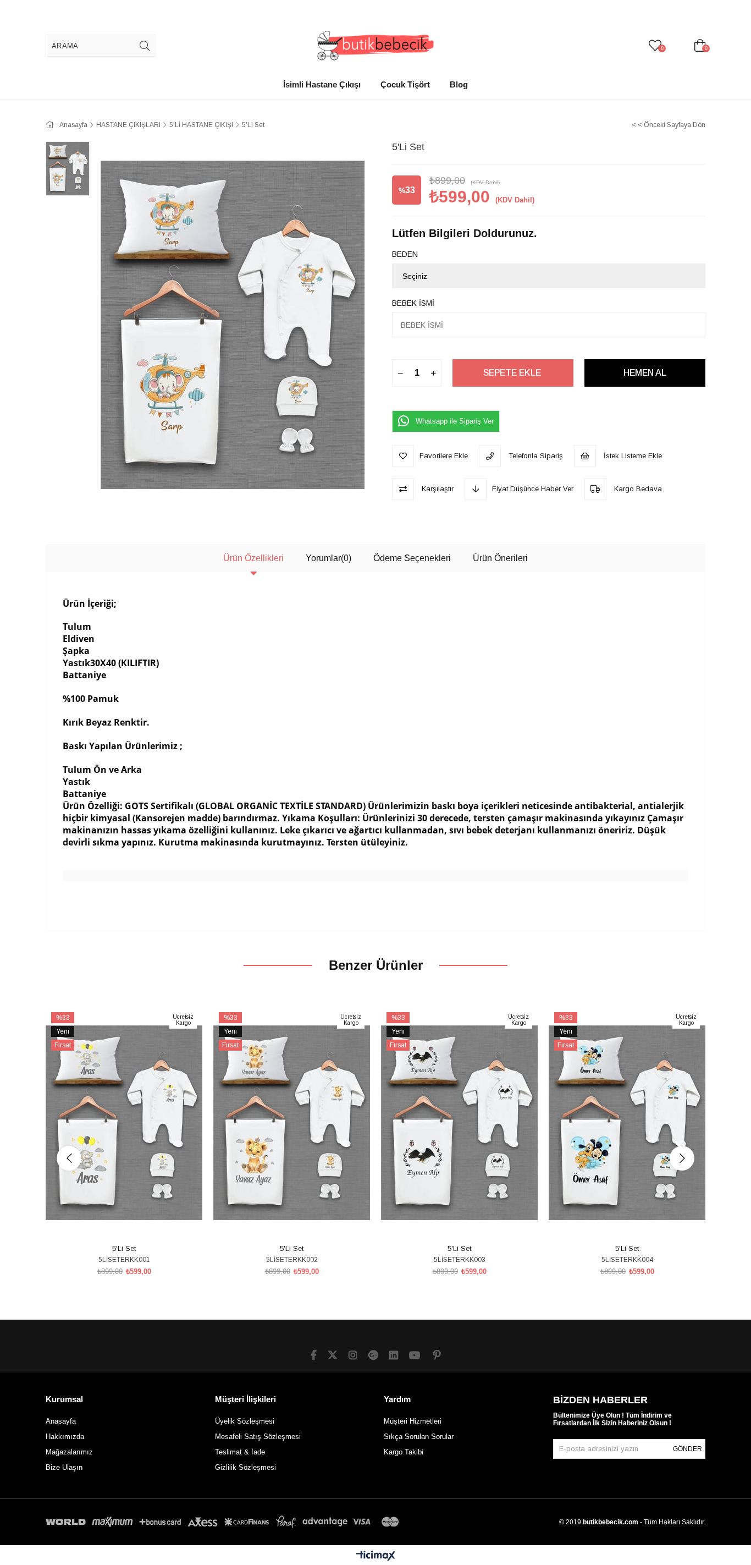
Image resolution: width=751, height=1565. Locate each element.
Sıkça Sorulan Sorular (419, 1436)
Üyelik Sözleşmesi (244, 1421)
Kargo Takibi (403, 1452)
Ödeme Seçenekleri (412, 558)
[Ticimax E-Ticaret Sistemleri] (375, 1556)
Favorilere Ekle (112, 1219)
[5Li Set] (124, 1122)
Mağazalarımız (69, 1452)
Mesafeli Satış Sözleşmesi (258, 1436)
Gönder (687, 1449)
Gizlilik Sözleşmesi (245, 1467)
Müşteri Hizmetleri (412, 1421)
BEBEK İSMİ (413, 303)
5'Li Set (124, 1248)
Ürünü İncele (136, 1219)
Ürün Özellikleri (253, 558)
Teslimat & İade (240, 1452)
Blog (459, 84)
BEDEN (405, 254)
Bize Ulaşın (64, 1467)
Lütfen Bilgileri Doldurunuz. (464, 233)
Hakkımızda (65, 1436)
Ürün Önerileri (500, 558)
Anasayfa (61, 1421)
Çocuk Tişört (405, 84)
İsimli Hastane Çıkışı (322, 84)
